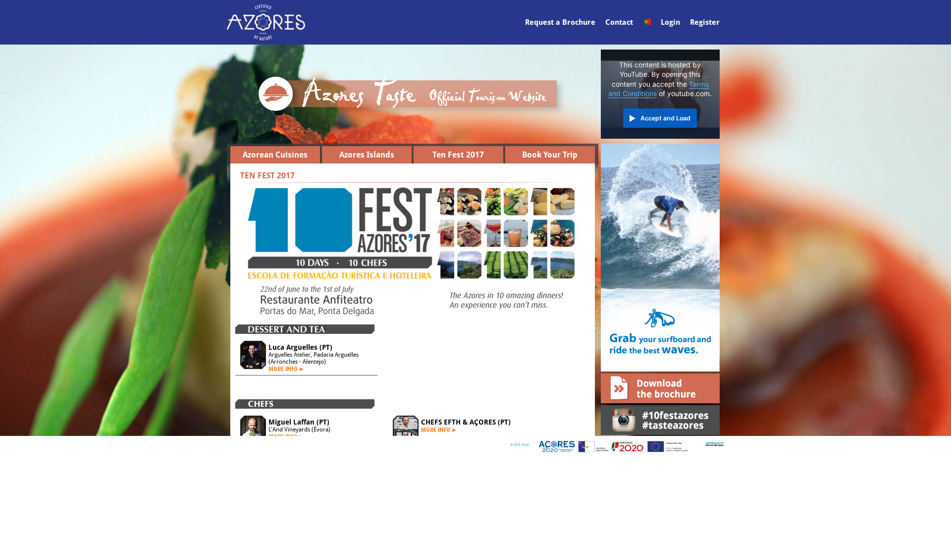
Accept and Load (665, 118)
